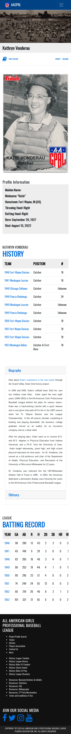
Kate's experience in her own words (37, 380)
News (11, 652)
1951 (6, 583)
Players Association (17, 646)
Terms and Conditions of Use (21, 695)
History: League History (18, 661)
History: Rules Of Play (18, 670)
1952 (6, 592)
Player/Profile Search (18, 636)
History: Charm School (18, 667)
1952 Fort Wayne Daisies (16, 337)
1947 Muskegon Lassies (16, 280)
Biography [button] (15, 370)
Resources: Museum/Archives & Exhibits (25, 679)
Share (65, 59)
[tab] (35, 370)
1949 (7, 567)
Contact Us (13, 649)
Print (58, 59)
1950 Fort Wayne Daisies (16, 321)
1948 (7, 559)
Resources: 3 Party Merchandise (23, 692)
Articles (12, 642)
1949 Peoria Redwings (15, 313)
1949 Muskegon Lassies (16, 305)
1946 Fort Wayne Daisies (16, 272)
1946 (7, 543)
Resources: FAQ (15, 686)
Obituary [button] (14, 494)
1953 (6, 600)
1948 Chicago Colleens (15, 289)
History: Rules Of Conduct (19, 664)
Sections (13, 59)
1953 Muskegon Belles (15, 345)
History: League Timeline (19, 658)
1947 (6, 551)
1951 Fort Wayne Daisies (16, 329)
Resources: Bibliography (19, 689)
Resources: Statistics (18, 683)
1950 (7, 575)
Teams (12, 639)
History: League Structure (19, 674)
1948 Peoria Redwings (15, 297)
